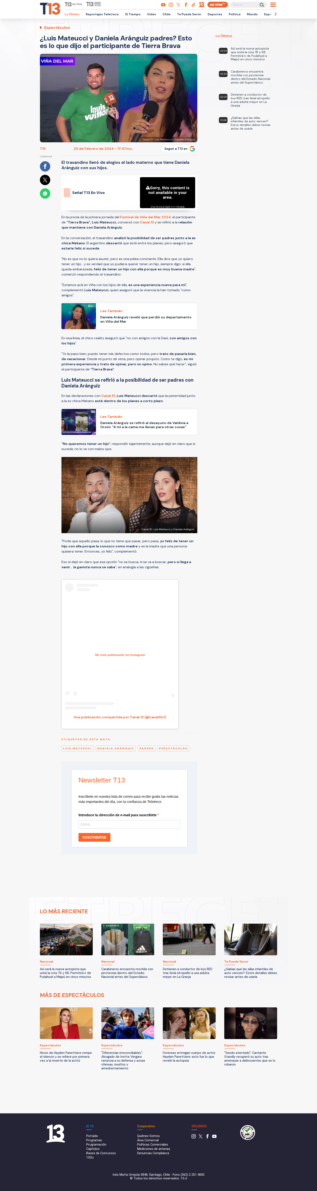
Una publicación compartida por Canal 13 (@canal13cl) (120, 717)
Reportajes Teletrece (102, 14)
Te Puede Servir (189, 14)
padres (147, 748)
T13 (43, 148)
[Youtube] (214, 1137)
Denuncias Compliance (153, 1153)
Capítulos (93, 1149)
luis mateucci (77, 748)
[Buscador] (261, 4)
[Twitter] (200, 1137)
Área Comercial (148, 1140)
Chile (167, 14)
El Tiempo (133, 14)
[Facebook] (207, 1137)
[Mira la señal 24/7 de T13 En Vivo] (217, 5)
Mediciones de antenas (153, 1149)
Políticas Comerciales (152, 1144)
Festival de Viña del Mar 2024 (145, 217)
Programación (96, 1144)
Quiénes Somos (148, 1136)
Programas (94, 1140)
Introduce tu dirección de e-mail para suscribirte (117, 815)
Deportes (215, 14)
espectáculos (173, 748)
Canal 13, (108, 395)
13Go (90, 1157)
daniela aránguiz (115, 748)
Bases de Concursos (101, 1153)
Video (151, 14)
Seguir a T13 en (175, 149)
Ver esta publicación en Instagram (120, 655)
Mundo (252, 14)
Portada (92, 1136)
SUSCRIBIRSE (94, 837)
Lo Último (72, 14)
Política (234, 14)
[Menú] (273, 4)
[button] (275, 14)
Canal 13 (147, 222)
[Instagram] (193, 1137)
